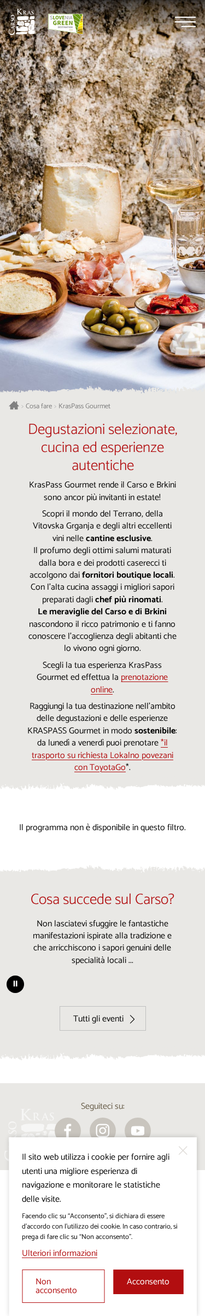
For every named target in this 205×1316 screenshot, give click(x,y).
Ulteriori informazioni (59, 1253)
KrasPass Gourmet (84, 406)
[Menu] (185, 22)
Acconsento (148, 1281)
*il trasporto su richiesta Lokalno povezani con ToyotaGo (102, 755)
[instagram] (103, 1131)
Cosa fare (39, 406)
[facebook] (68, 1131)
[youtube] (138, 1131)
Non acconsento (56, 1286)
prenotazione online (129, 683)
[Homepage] (22, 22)
